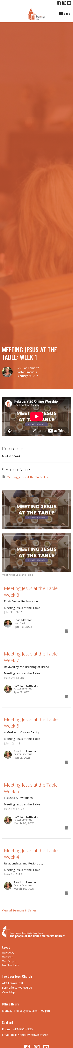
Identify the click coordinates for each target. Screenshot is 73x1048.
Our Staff (7, 957)
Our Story (8, 953)
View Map (8, 992)
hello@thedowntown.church (29, 1035)
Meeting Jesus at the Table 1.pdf (28, 477)
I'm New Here (10, 965)
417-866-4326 (23, 1029)
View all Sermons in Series (19, 910)
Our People (9, 961)
